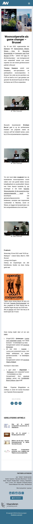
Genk (4, 480)
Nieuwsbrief (17, 498)
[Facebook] (13, 493)
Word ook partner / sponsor (24, 488)
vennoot (10, 309)
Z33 (15, 482)
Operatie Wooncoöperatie (18, 303)
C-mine (11, 482)
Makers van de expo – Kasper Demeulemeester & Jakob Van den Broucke (20, 442)
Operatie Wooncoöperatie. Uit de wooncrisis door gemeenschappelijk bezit (16, 191)
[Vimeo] (19, 493)
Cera (25, 56)
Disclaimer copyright (16, 515)
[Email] (20, 403)
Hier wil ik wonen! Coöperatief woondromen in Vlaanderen (20, 426)
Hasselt (9, 480)
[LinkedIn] (10, 493)
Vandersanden (27, 477)
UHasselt (19, 482)
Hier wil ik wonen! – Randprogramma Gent (20, 433)
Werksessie (10, 372)
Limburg (22, 480)
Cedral (7, 479)
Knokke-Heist (15, 480)
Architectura (28, 484)
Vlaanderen (28, 480)
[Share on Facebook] (12, 403)
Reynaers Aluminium (21, 479)
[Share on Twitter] (16, 403)
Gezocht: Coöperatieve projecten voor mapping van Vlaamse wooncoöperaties (20, 451)
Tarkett (21, 477)
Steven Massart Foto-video (16, 484)
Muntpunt (7, 49)
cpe (17, 477)
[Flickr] (22, 493)
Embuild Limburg (27, 482)
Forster (30, 479)
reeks (5, 334)
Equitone (12, 479)
